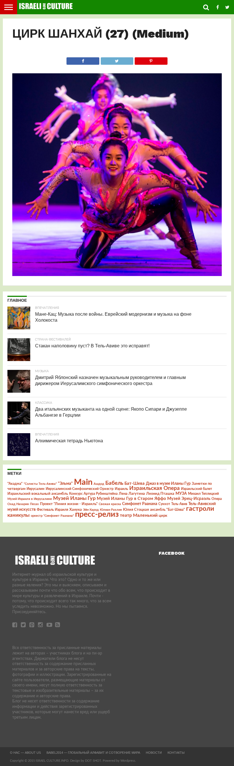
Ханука (75, 509)
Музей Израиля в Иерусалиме (29, 498)
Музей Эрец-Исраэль (188, 499)
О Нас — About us (25, 752)
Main (83, 482)
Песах (34, 504)
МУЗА (181, 494)
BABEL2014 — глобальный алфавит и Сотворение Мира (93, 752)
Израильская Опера (154, 488)
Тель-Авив (179, 504)
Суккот (164, 504)
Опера (216, 498)
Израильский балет (196, 489)
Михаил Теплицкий (203, 493)
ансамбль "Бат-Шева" (167, 509)
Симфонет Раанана (139, 504)
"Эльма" (65, 484)
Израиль (121, 489)
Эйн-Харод (91, 509)
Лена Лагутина (132, 494)
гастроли (200, 509)
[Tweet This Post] (116, 59)
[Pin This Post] (150, 59)
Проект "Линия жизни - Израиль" (69, 504)
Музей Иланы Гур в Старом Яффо (131, 499)
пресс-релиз (97, 514)
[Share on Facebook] (82, 59)
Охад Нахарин (18, 504)
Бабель (114, 483)
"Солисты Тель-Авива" (40, 483)
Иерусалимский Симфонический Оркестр (80, 489)
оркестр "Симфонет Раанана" (52, 515)
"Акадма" (15, 483)
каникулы (18, 515)
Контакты (176, 752)
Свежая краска (110, 504)
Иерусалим (36, 489)
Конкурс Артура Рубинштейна (93, 493)
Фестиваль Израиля (52, 509)
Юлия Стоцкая (136, 510)
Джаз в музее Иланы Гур (168, 484)
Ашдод (99, 483)
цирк (163, 516)
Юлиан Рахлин (111, 509)
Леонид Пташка (160, 494)
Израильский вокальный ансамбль (37, 493)
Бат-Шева (134, 483)
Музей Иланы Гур (74, 498)
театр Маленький (139, 515)
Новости (154, 752)
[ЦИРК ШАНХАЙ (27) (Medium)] (117, 274)
